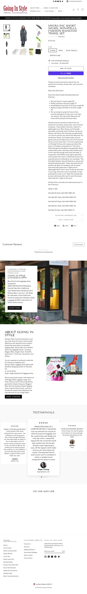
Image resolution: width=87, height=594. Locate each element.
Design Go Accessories (10, 570)
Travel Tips (6, 556)
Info (60, 11)
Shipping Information (66, 215)
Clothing (49, 11)
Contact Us (27, 544)
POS (36, 587)
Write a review (78, 244)
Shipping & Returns (29, 549)
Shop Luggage (13, 396)
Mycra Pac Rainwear (9, 567)
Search (5, 545)
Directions (14, 308)
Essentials (35, 11)
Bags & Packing (51, 8)
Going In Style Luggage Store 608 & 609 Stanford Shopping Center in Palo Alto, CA (19, 367)
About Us (26, 547)
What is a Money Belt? (10, 551)
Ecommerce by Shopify (46, 587)
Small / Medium (71, 50)
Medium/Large (55, 55)
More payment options (66, 78)
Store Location (28, 555)
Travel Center (7, 548)
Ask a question (66, 219)
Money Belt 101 (7, 553)
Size (50, 47)
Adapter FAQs (7, 573)
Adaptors (35, 8)
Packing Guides (8, 562)
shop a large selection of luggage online (19, 373)
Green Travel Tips (8, 559)
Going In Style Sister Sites (10, 565)
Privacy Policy (28, 558)
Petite (61, 50)
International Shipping (30, 552)
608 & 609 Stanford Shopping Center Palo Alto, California (19, 287)
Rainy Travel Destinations (10, 576)
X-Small (52, 50)
